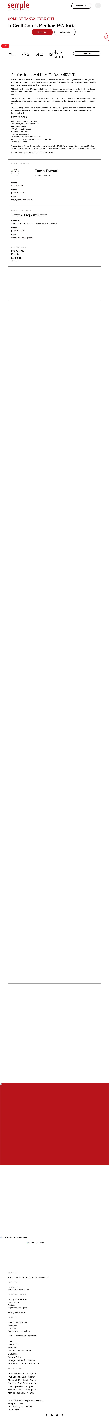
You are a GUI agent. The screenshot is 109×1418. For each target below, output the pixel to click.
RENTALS (12, 1317)
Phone (14, 190)
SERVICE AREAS (16, 1368)
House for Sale (13, 1302)
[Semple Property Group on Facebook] (46, 1415)
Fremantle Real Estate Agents (22, 1374)
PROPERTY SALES (17, 1294)
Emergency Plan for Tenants (21, 1360)
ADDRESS (12, 1273)
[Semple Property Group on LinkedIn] (62, 1415)
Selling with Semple (17, 1312)
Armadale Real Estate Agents (22, 1390)
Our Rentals (12, 1325)
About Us (12, 1347)
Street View (87, 53)
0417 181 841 (17, 186)
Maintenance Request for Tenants (24, 1363)
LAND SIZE (16, 258)
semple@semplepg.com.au (22, 238)
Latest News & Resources (20, 1351)
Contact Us (13, 1344)
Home (11, 1341)
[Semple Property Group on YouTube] (57, 1415)
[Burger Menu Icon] (98, 5)
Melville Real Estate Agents (21, 1393)
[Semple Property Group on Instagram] (51, 1415)
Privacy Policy (14, 1357)
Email (13, 197)
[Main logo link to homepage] (18, 5)
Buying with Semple (17, 1299)
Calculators (13, 1354)
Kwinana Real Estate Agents (21, 1377)
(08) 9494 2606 (17, 193)
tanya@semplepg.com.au (22, 200)
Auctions (11, 1305)
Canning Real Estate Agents (21, 1386)
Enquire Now (42, 32)
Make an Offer (65, 32)
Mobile (14, 183)
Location (15, 221)
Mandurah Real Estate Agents (22, 1380)
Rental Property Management (22, 1336)
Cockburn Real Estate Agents (22, 1383)
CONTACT (12, 1282)
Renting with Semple (17, 1322)
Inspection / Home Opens (17, 1308)
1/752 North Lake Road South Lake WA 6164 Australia (28, 1277)
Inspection (12, 1328)
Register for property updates (19, 1331)
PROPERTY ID (17, 251)
